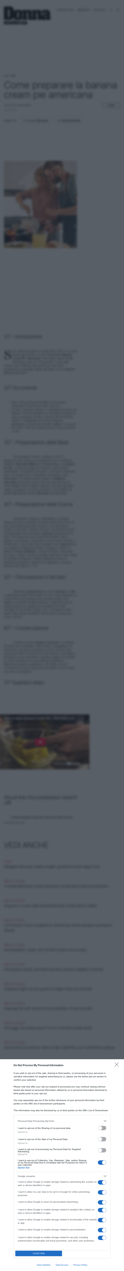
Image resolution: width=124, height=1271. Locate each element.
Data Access (62, 1265)
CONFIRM (39, 1253)
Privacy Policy (80, 1265)
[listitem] (62, 1121)
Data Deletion (44, 1265)
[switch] (102, 1128)
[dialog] (62, 1165)
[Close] (118, 1065)
